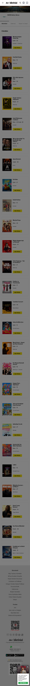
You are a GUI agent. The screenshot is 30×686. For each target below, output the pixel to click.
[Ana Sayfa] (11, 3)
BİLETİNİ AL (23, 683)
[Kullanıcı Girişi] (27, 2)
